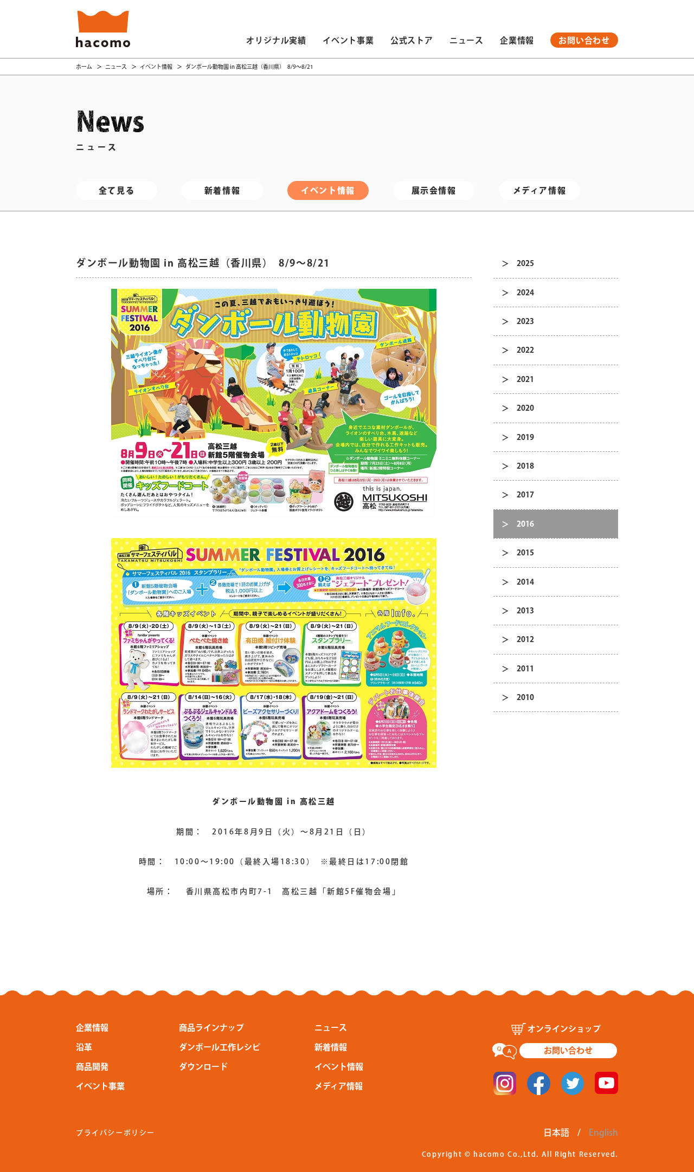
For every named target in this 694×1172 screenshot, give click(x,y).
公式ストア (411, 40)
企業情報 (517, 40)
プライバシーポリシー (115, 1132)
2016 (525, 524)
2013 (525, 610)
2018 (525, 466)
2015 (525, 552)
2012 (525, 639)
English (603, 1132)
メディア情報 (540, 190)
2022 (525, 350)
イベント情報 (156, 66)
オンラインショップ (564, 1029)
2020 (525, 408)
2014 (525, 582)
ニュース (466, 40)
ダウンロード (203, 1067)
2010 (525, 697)
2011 (525, 668)
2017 (525, 494)
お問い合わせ (584, 40)
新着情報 (222, 190)
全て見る (116, 190)
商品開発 (92, 1067)
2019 (525, 437)
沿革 (84, 1047)
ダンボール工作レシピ (219, 1047)
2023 (525, 321)
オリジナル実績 (276, 40)
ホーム (84, 66)
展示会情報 (434, 190)
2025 (525, 263)
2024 (525, 292)
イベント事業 (348, 40)
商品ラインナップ (211, 1028)
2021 (525, 379)
